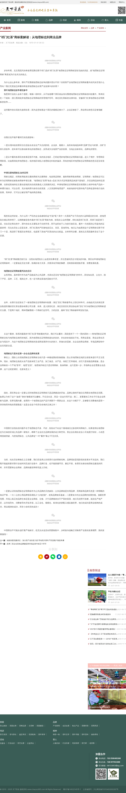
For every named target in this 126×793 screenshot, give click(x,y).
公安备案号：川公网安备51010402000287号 (100, 789)
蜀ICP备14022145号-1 (72, 789)
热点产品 (75, 726)
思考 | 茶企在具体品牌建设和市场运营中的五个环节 (26, 544)
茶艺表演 (3, 734)
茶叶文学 (66, 734)
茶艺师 (84, 743)
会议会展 (66, 726)
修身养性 (94, 734)
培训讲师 (75, 743)
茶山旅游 (3, 726)
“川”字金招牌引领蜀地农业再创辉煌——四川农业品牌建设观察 (104, 624)
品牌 (92, 28)
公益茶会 (30, 743)
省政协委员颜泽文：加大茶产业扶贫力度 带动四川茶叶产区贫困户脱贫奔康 (35, 540)
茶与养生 (13, 734)
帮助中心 (122, 2)
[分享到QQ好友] (59, 556)
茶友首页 (104, 2)
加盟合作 (113, 2)
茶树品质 (22, 726)
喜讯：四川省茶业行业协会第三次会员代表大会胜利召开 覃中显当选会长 (104, 644)
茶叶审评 (41, 734)
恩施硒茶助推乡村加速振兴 (100, 614)
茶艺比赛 (20, 743)
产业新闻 (100, 28)
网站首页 (84, 28)
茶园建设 (40, 726)
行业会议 (11, 743)
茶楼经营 (85, 726)
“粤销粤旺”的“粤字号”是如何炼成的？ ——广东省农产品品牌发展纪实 (104, 609)
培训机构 (32, 734)
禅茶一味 (56, 734)
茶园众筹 (13, 726)
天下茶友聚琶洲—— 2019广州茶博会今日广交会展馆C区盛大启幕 (104, 639)
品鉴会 (2, 743)
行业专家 (66, 743)
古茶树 (31, 726)
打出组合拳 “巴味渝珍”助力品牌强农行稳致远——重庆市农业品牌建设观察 (104, 619)
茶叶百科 (85, 734)
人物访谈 (56, 743)
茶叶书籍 (75, 734)
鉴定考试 (22, 734)
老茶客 (92, 743)
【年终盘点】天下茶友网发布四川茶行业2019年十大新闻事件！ (104, 634)
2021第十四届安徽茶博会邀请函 (102, 629)
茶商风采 (94, 726)
